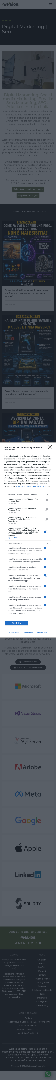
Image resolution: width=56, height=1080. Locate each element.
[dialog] (28, 540)
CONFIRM (16, 623)
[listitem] (28, 494)
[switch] (46, 500)
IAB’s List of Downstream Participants (31, 486)
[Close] (50, 447)
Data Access (28, 632)
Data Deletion (13, 632)
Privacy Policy (42, 632)
